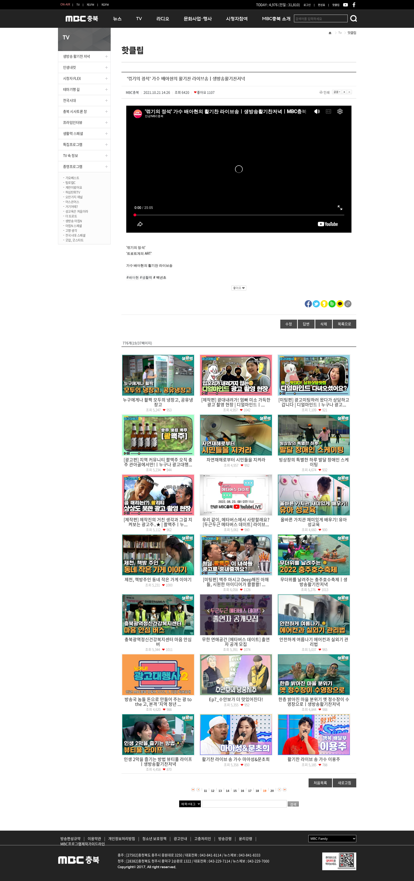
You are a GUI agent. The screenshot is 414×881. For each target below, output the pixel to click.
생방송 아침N (73, 221)
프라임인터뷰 (72, 122)
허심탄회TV (72, 192)
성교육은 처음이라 (76, 211)
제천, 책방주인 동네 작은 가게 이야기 (158, 579)
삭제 (323, 324)
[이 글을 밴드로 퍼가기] (332, 303)
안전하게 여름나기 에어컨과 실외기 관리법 (313, 641)
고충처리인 (202, 838)
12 (212, 791)
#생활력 (146, 277)
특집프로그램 (72, 144)
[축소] (349, 92)
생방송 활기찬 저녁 (76, 56)
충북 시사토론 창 (75, 111)
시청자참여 (237, 18)
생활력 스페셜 (73, 133)
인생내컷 (69, 67)
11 (205, 791)
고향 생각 (71, 230)
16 (242, 791)
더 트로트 (71, 216)
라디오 (162, 18)
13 (220, 791)
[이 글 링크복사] (347, 303)
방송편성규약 (70, 838)
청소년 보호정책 (154, 838)
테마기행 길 (71, 89)
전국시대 (69, 100)
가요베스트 (72, 177)
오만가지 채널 (74, 197)
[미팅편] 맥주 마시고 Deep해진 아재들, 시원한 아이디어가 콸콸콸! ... (236, 581)
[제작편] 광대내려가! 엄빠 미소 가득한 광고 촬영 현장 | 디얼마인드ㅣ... (235, 402)
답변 (306, 324)
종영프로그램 (72, 166)
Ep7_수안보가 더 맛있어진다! (236, 699)
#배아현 (132, 277)
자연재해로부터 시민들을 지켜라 (236, 459)
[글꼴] (337, 92)
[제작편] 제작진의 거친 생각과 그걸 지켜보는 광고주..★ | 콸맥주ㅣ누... (158, 522)
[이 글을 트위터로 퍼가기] (316, 303)
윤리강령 (245, 838)
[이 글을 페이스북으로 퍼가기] (308, 303)
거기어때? (71, 206)
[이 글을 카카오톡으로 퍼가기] (340, 303)
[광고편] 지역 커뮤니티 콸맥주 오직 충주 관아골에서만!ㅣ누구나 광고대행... (158, 462)
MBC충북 (82, 20)
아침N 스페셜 (73, 225)
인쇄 (326, 92)
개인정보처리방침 (121, 838)
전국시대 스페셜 (75, 235)
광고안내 (180, 838)
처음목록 (320, 782)
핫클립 (335, 5)
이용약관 (94, 838)
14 (227, 791)
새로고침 (344, 782)
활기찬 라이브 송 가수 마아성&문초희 (236, 759)
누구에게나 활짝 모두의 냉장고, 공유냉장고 (158, 402)
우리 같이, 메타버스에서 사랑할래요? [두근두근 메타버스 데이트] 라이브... (236, 522)
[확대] (344, 92)
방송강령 (225, 838)
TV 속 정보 (70, 155)
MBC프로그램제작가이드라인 (82, 843)
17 (250, 791)
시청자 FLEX (72, 78)
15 (235, 791)
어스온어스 (72, 201)
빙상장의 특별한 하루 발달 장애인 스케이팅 (314, 462)
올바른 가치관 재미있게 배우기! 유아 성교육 (314, 522)
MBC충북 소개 (276, 18)
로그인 (307, 5)
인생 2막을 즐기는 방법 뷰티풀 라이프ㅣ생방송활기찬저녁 (158, 761)
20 (272, 791)
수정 (288, 324)
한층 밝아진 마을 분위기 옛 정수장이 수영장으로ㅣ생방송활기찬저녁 (313, 701)
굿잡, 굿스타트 (74, 240)
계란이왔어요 (73, 187)
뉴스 (117, 18)
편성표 (321, 5)
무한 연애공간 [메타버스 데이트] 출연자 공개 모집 (236, 641)
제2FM (105, 5)
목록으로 (344, 324)
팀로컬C (70, 182)
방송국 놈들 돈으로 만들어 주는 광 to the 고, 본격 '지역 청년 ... (158, 701)
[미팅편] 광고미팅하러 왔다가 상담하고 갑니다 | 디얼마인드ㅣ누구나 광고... (313, 402)
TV (78, 5)
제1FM (90, 5)
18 (257, 791)
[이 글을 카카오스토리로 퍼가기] (324, 303)
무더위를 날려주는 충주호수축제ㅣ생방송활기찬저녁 (313, 581)
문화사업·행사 (198, 18)
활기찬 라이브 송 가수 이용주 (314, 759)
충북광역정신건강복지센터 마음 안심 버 (158, 641)
